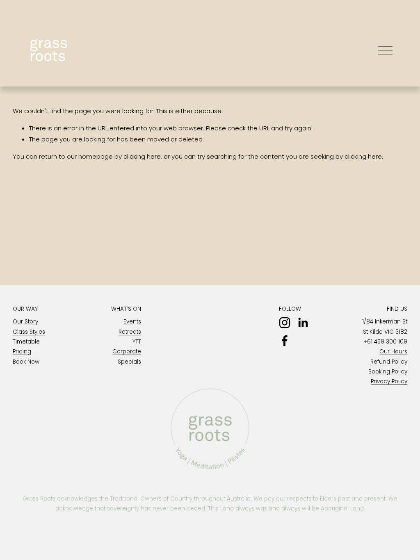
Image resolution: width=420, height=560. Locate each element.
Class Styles (29, 332)
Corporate (126, 351)
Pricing (22, 351)
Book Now (26, 362)
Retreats (130, 332)
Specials (129, 362)
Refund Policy (388, 362)
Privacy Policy (389, 381)
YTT (136, 342)
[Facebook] (284, 340)
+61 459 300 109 (385, 342)
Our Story (25, 322)
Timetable (26, 342)
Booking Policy (387, 372)
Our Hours (393, 351)
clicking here (142, 156)
